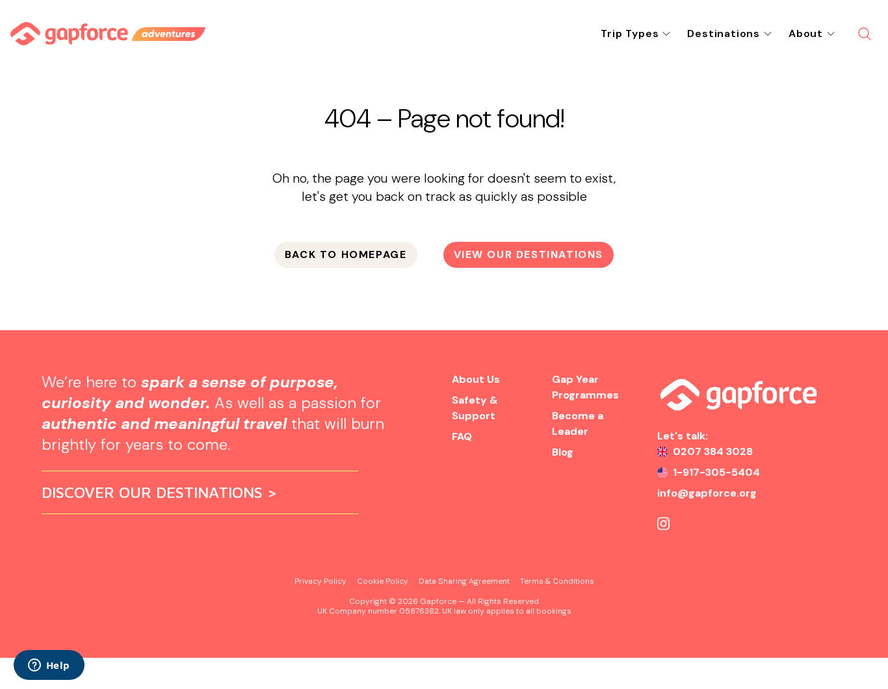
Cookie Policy (382, 581)
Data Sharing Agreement (464, 581)
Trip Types (630, 33)
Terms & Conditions (557, 581)
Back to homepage (346, 254)
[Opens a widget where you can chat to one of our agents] (49, 666)
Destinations (723, 33)
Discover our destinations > (160, 492)
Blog (562, 452)
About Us (476, 379)
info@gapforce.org (707, 493)
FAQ (462, 436)
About (806, 33)
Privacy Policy (320, 581)
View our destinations (529, 254)
